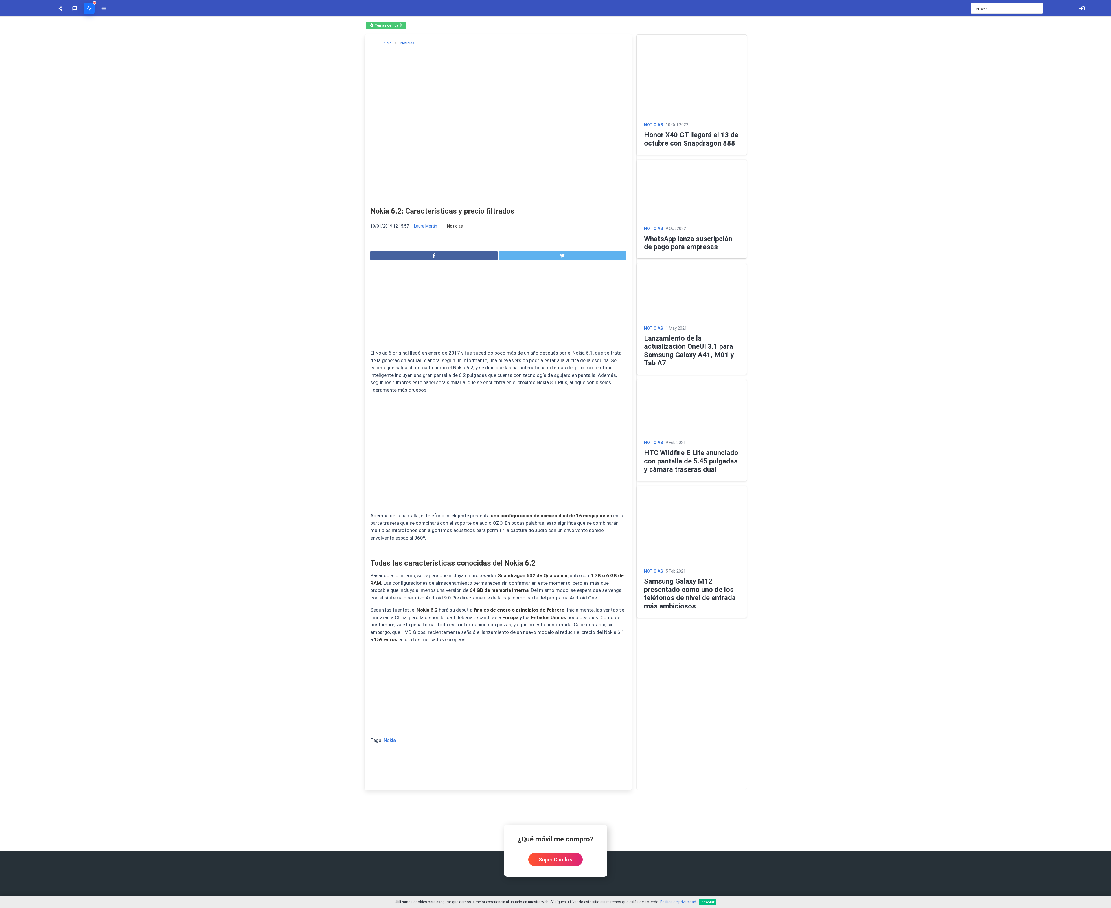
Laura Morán (68, 507)
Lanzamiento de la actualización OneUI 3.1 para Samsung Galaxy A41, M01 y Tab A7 (919, 704)
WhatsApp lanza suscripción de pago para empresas (869, 504)
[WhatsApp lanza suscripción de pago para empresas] (938, 397)
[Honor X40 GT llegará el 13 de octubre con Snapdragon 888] (938, 154)
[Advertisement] (140, 588)
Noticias (97, 507)
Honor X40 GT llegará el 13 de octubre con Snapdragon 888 (880, 291)
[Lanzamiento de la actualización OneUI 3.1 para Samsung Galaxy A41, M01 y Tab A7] (938, 603)
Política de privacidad (678, 902)
